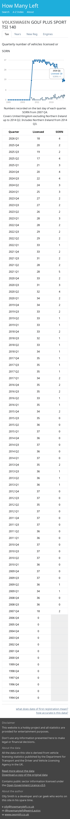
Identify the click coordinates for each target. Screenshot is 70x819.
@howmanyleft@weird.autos (23, 810)
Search (5, 11)
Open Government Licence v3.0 (26, 785)
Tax (7, 34)
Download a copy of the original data (25, 775)
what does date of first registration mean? (42, 709)
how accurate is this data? (52, 713)
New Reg (32, 34)
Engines (48, 34)
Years (17, 34)
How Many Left (20, 5)
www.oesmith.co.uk (17, 814)
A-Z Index (18, 11)
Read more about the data (18, 771)
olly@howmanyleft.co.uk (19, 806)
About (30, 11)
